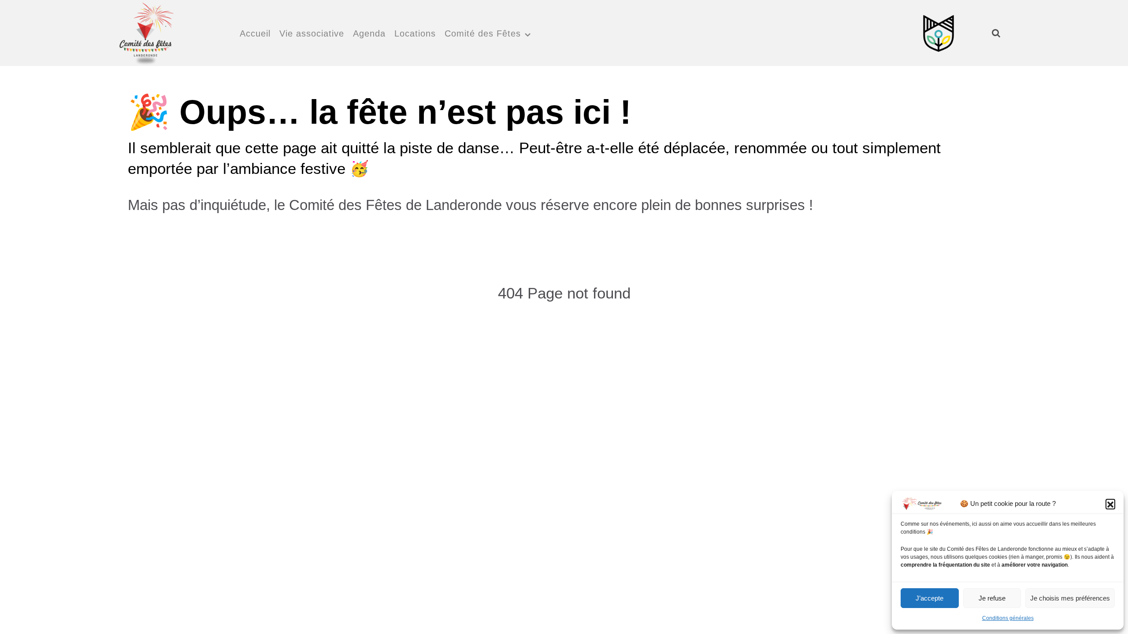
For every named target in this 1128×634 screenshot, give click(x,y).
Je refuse (992, 598)
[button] (1110, 503)
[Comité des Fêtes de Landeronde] (146, 31)
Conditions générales (1008, 618)
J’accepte (929, 598)
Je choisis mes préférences (1070, 598)
